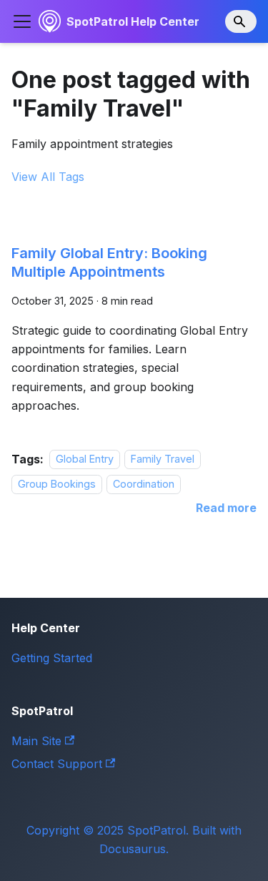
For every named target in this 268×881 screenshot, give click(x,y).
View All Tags (47, 176)
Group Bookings (57, 484)
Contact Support (56, 764)
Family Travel (162, 459)
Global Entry (85, 459)
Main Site (36, 741)
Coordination (143, 484)
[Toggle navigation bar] (22, 21)
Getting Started (51, 658)
